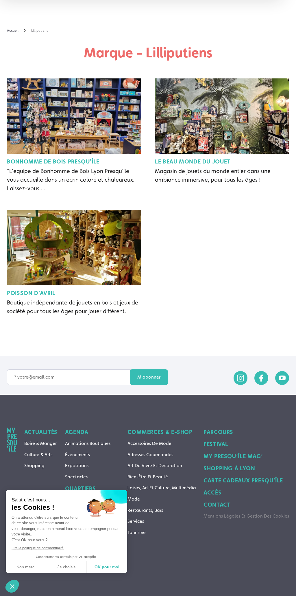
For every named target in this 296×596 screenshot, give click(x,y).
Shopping (34, 465)
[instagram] (240, 378)
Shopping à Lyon (229, 468)
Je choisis (66, 567)
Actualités (41, 431)
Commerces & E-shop (159, 431)
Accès (212, 492)
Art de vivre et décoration (154, 465)
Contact (217, 504)
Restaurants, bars (145, 510)
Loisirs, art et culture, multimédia (161, 487)
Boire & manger (40, 443)
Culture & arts (38, 454)
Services (135, 521)
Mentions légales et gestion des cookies (246, 516)
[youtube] (282, 378)
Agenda (76, 431)
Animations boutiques (87, 443)
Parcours (218, 431)
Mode (133, 499)
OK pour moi (107, 567)
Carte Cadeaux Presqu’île (243, 480)
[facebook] (261, 378)
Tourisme (136, 532)
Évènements (77, 454)
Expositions (76, 465)
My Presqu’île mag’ (233, 456)
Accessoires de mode (149, 443)
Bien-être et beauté (147, 477)
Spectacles (76, 477)
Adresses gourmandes (150, 454)
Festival (216, 444)
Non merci (25, 567)
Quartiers (80, 488)
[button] (12, 586)
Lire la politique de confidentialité (38, 548)
